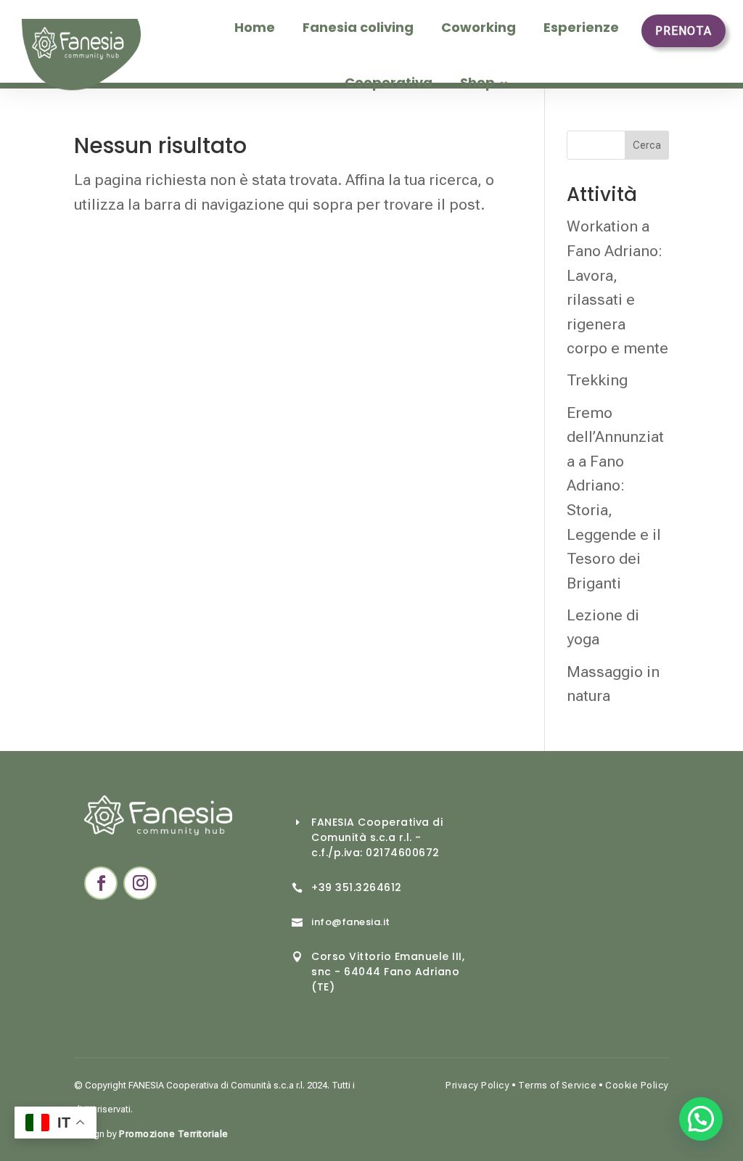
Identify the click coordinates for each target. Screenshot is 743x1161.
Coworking (478, 27)
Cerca (647, 145)
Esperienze (581, 27)
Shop (477, 82)
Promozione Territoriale (174, 1133)
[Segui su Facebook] (101, 883)
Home (254, 27)
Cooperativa (388, 82)
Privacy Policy (477, 1085)
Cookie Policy (637, 1085)
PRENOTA (683, 31)
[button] (701, 1119)
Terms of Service (557, 1085)
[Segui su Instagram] (140, 883)
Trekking (597, 380)
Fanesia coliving (358, 27)
